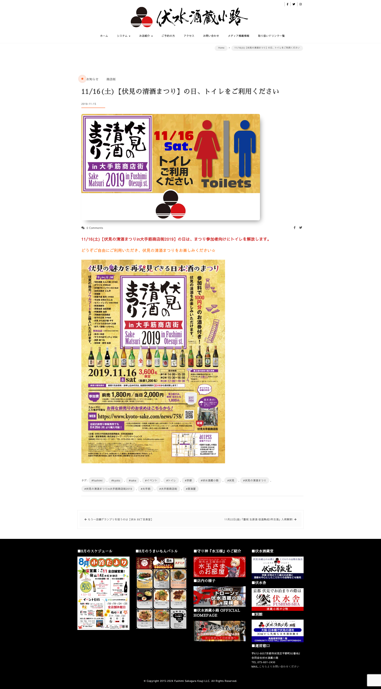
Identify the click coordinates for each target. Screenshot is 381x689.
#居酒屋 (191, 489)
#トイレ (171, 480)
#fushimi (97, 480)
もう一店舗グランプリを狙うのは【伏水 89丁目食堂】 (120, 519)
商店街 (111, 79)
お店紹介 (145, 36)
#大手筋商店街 (168, 489)
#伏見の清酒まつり (254, 480)
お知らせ (92, 79)
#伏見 (230, 480)
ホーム (104, 36)
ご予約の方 (168, 36)
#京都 (188, 480)
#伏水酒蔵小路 (209, 480)
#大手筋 (145, 489)
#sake (132, 480)
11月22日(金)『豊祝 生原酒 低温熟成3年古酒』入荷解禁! (258, 519)
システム (122, 36)
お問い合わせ (211, 36)
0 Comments (95, 228)
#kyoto (115, 480)
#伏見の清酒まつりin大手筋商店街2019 (108, 489)
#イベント (151, 480)
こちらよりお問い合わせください (279, 666)
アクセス (189, 36)
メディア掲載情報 (238, 36)
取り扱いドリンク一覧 (271, 36)
